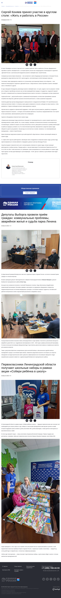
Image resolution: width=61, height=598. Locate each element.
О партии (5, 566)
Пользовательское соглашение (8, 590)
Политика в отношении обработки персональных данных (13, 592)
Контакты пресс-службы (18, 570)
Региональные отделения (30, 567)
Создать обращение (30, 192)
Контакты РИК (6, 570)
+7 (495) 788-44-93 (51, 568)
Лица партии (18, 566)
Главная (3, 6)
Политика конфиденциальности (8, 591)
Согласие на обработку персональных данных (11, 593)
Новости (17, 6)
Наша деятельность (10, 6)
